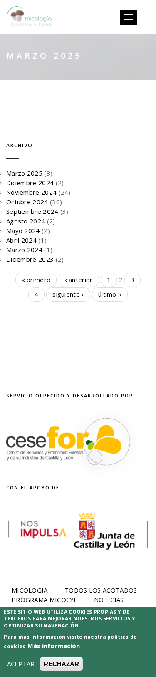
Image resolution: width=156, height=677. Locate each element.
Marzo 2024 (24, 250)
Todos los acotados (100, 590)
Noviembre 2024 (31, 192)
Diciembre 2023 (30, 259)
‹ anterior (79, 279)
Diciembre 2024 (30, 183)
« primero (36, 279)
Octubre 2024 (27, 202)
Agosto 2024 (25, 221)
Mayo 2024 (23, 230)
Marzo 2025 (24, 173)
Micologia (30, 590)
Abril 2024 (21, 240)
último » (109, 294)
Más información (53, 646)
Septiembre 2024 (32, 211)
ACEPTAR (21, 664)
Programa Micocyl (44, 599)
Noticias (109, 599)
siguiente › (68, 294)
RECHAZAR (61, 663)
